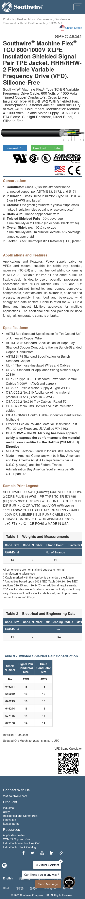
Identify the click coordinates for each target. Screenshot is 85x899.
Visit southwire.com (15, 796)
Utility (6, 812)
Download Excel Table (47, 148)
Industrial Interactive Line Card (22, 843)
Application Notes (14, 835)
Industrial (8, 808)
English (8, 878)
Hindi (6, 888)
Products (8, 19)
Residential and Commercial (34, 19)
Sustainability (11, 823)
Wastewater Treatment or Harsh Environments (36, 21)
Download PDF (15, 148)
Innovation (9, 820)
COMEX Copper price (16, 839)
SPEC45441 (56, 23)
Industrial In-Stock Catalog (19, 847)
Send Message (48, 884)
